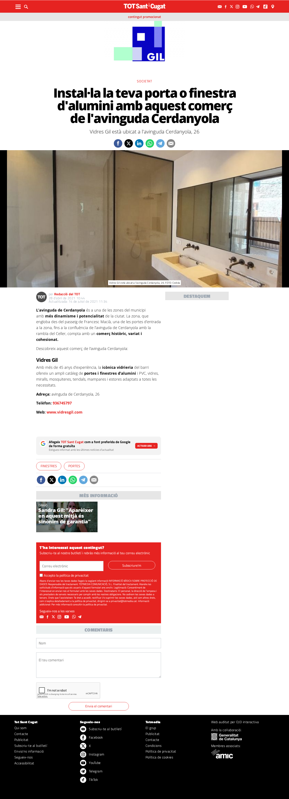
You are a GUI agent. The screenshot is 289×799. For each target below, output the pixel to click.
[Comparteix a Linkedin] (139, 143)
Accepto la (66, 575)
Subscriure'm (131, 565)
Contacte (21, 733)
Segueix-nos (23, 757)
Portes (74, 465)
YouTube (94, 762)
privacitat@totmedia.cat (124, 601)
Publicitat (21, 739)
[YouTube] (245, 7)
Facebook (95, 737)
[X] (232, 7)
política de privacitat (74, 575)
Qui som (20, 727)
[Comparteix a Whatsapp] (150, 143)
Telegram (95, 771)
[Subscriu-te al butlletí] (220, 7)
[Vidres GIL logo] (144, 41)
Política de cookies (159, 757)
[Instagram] (238, 7)
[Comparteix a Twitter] (128, 143)
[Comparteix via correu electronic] (171, 143)
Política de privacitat (161, 751)
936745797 (62, 403)
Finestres (49, 465)
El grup (151, 727)
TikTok (93, 779)
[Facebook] (226, 7)
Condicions (154, 745)
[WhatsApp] (252, 7)
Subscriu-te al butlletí (30, 745)
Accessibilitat (24, 763)
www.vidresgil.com (65, 412)
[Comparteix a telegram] (160, 143)
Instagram (96, 754)
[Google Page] (273, 7)
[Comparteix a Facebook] (118, 143)
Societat (144, 81)
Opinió (42, 505)
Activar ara (144, 446)
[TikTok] (266, 7)
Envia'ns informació (29, 751)
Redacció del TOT (67, 294)
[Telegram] (258, 7)
